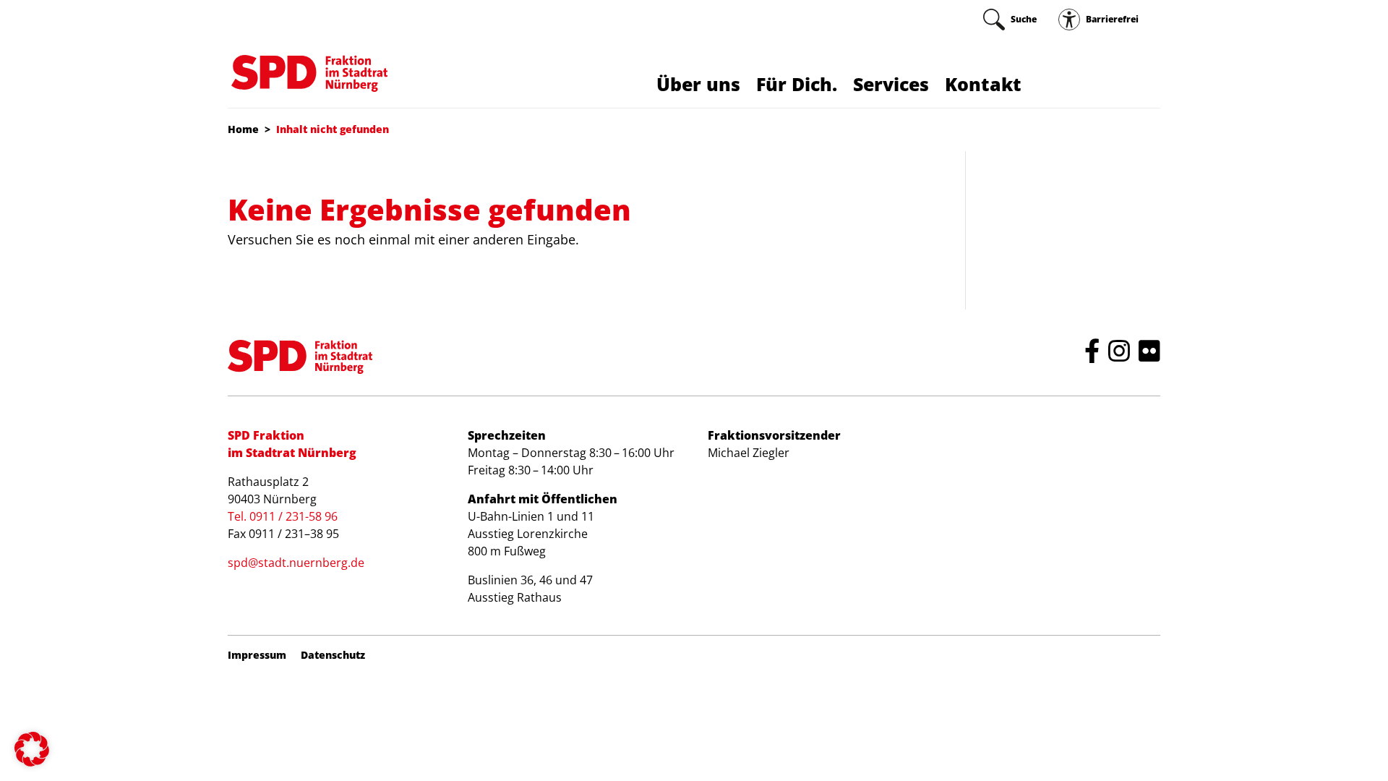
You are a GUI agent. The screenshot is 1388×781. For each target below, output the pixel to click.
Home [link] (243, 129)
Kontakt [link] (983, 84)
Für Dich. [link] (796, 84)
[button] (32, 749)
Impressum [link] (257, 655)
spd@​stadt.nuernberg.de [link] (296, 563)
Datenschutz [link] (333, 655)
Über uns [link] (698, 84)
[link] (1010, 19)
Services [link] (891, 84)
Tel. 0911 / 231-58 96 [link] (283, 516)
